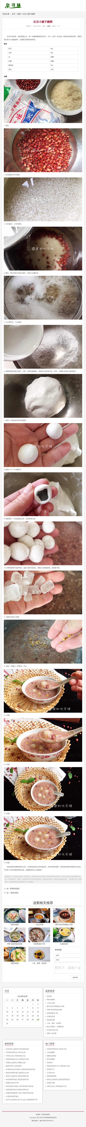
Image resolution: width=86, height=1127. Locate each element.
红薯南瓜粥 (64, 944)
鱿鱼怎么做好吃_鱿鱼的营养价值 (17, 1076)
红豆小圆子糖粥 (29, 14)
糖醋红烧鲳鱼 (51, 1056)
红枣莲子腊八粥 (52, 1030)
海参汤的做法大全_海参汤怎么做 (17, 1059)
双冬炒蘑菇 (51, 1059)
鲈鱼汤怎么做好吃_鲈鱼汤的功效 (17, 1049)
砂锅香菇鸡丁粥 (39, 944)
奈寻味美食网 (45, 1114)
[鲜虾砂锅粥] (15, 915)
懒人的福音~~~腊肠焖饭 (55, 1026)
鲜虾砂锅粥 (15, 924)
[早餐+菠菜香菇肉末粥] (15, 935)
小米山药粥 (39, 924)
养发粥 (49, 996)
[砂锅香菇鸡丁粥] (39, 935)
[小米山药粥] (39, 915)
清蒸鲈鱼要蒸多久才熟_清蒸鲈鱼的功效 (19, 1093)
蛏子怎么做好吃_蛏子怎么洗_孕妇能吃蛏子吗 (21, 1100)
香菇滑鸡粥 (15, 963)
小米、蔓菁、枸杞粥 (39, 963)
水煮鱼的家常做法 (12, 1096)
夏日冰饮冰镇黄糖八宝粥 (64, 924)
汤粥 (19, 14)
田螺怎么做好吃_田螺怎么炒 (16, 1062)
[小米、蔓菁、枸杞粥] (39, 954)
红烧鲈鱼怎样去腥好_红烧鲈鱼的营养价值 (20, 1069)
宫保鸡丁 (50, 1062)
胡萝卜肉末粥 (51, 1033)
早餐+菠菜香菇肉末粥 (14, 944)
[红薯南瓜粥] (64, 935)
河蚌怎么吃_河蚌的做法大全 (16, 1056)
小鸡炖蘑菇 (51, 1052)
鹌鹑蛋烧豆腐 (51, 1076)
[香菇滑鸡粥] (15, 954)
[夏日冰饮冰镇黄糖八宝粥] (64, 915)
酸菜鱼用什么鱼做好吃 (14, 1066)
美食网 (38, 1114)
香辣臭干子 (51, 1069)
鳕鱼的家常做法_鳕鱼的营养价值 (17, 1079)
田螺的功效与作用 (12, 1083)
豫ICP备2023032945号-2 (47, 1120)
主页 (13, 14)
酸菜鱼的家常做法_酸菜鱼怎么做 (17, 1073)
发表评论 (75, 977)
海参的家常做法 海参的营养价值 (17, 1089)
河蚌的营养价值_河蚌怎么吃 (16, 1052)
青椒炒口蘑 (51, 1083)
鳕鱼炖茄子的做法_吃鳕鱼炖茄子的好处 (19, 1086)
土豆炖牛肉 (51, 1073)
